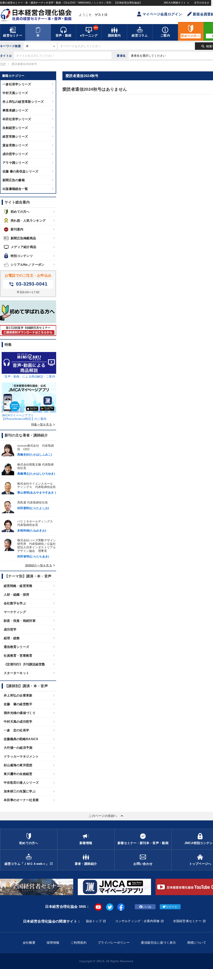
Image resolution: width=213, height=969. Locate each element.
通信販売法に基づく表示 (158, 942)
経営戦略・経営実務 (18, 586)
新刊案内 (17, 229)
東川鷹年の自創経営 (18, 774)
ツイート (171, 906)
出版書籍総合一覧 (15, 189)
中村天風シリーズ (15, 93)
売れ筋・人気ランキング (28, 220)
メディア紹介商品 (20, 246)
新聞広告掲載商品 (23, 238)
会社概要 (29, 942)
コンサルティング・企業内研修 (137, 921)
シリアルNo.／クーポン (27, 264)
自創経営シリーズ (15, 128)
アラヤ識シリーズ (15, 162)
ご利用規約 (78, 942)
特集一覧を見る (43, 424)
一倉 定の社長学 (16, 730)
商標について (196, 942)
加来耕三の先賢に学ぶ (20, 791)
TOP (3, 64)
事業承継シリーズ (15, 110)
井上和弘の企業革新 (18, 695)
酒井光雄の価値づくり (20, 713)
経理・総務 (12, 638)
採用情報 (53, 942)
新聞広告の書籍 (13, 180)
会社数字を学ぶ (15, 603)
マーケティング (15, 612)
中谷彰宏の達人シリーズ (21, 782)
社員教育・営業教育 (18, 655)
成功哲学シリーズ (15, 154)
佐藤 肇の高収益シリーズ (20, 171)
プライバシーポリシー (114, 942)
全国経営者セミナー (187, 921)
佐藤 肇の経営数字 (18, 704)
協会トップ (94, 921)
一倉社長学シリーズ (16, 84)
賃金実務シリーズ (15, 145)
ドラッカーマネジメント (21, 756)
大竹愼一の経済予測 (18, 747)
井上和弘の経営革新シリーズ (23, 101)
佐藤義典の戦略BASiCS (21, 739)
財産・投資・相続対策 (20, 620)
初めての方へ (20, 211)
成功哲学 (10, 629)
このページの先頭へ (106, 815)
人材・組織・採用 (16, 594)
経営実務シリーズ (15, 136)
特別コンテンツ (22, 256)
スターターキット (16, 673)
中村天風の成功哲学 (18, 721)
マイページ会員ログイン (162, 14)
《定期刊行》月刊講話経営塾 (24, 664)
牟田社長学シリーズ (16, 119)
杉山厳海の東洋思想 (18, 765)
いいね (146, 906)
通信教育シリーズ (16, 647)
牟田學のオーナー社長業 (21, 800)
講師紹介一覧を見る (40, 565)
